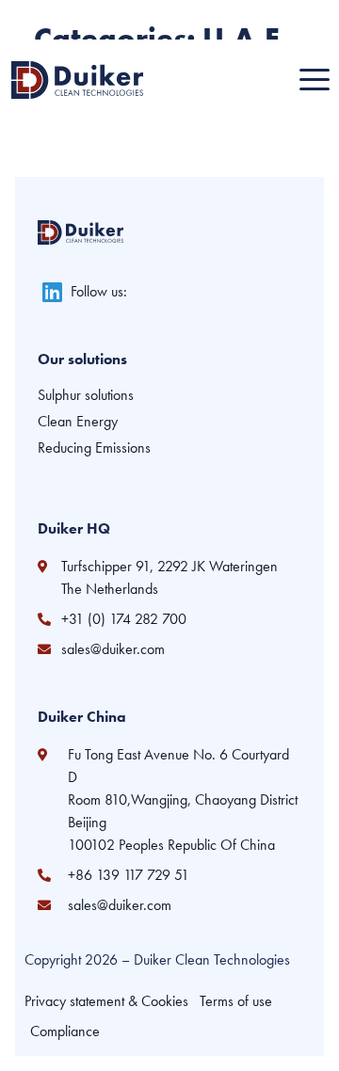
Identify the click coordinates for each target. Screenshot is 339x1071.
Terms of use (236, 1001)
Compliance (65, 1031)
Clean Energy (78, 421)
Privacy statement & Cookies (106, 1001)
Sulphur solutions (86, 395)
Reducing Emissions (94, 448)
